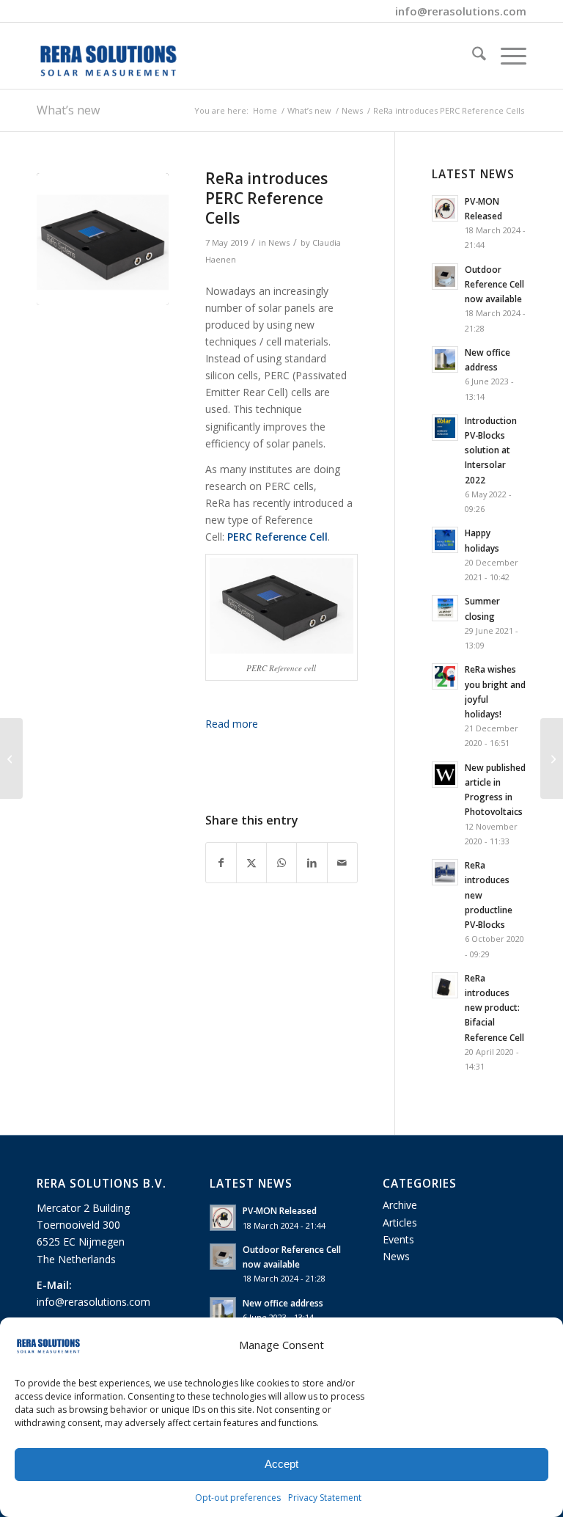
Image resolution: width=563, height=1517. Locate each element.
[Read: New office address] (445, 359)
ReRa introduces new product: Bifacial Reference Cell (494, 1007)
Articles (400, 1222)
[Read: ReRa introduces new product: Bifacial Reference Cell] (445, 985)
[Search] (471, 56)
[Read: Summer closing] (445, 608)
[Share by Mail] (342, 862)
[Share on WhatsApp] (281, 862)
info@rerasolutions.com (460, 11)
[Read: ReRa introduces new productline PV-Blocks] (445, 872)
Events (398, 1239)
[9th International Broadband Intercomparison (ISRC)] (11, 758)
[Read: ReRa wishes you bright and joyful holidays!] (445, 676)
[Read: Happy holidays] (445, 540)
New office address (283, 1303)
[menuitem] (471, 56)
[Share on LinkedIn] (311, 862)
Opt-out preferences (238, 1497)
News (279, 242)
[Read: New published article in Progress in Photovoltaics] (445, 774)
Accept (281, 1464)
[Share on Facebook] (221, 862)
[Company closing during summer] (551, 758)
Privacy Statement (324, 1497)
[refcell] (103, 239)
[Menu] (506, 56)
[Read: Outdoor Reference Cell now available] (445, 276)
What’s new (68, 110)
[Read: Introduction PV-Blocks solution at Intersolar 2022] (445, 427)
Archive (400, 1205)
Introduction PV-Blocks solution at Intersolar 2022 (491, 450)
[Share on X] (251, 862)
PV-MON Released (280, 1210)
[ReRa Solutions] (108, 56)
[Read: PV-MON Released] (445, 208)
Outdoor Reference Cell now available (494, 283)
